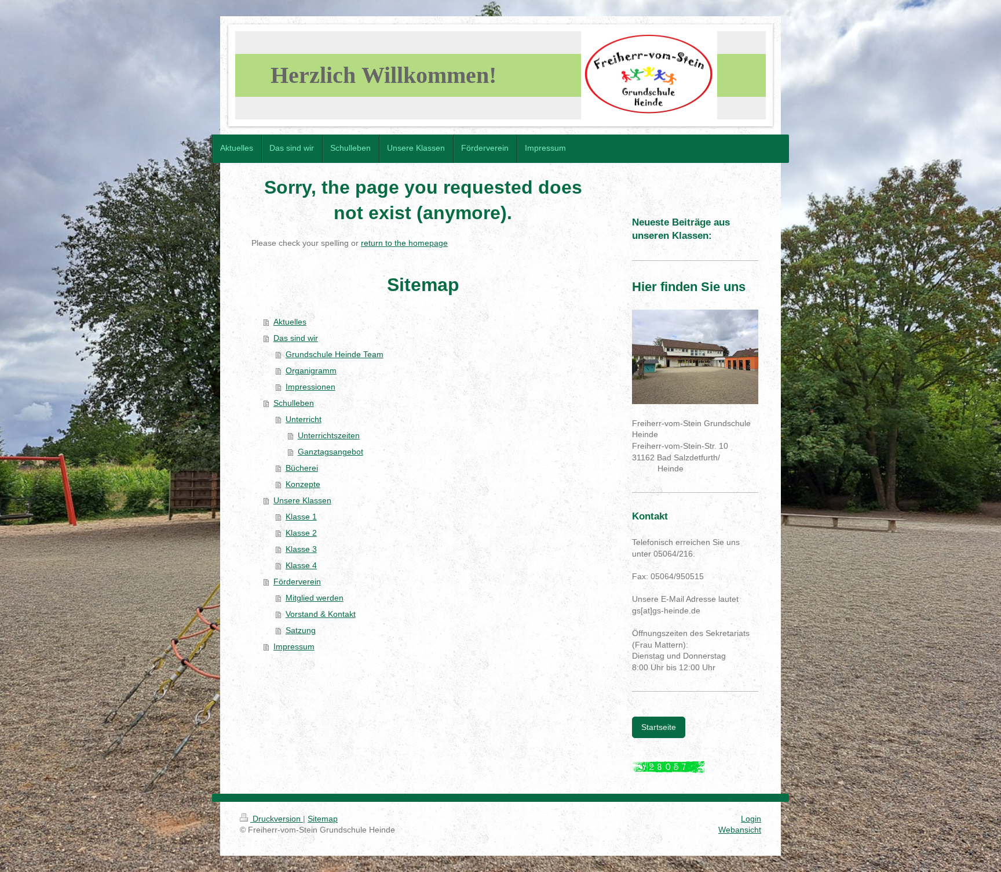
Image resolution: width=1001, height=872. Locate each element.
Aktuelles (289, 321)
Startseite (658, 727)
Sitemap (323, 818)
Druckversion (276, 818)
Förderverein (297, 581)
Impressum (294, 646)
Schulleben (293, 403)
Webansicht (739, 829)
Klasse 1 (301, 516)
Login (751, 818)
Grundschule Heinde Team (334, 354)
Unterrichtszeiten (329, 435)
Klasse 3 (301, 549)
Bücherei (302, 468)
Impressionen (310, 386)
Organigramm (311, 370)
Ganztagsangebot (330, 451)
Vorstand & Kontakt (321, 614)
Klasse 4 (301, 565)
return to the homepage (404, 243)
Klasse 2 (301, 532)
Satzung (301, 630)
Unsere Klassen (302, 500)
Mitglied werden (315, 597)
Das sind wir (295, 338)
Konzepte (303, 484)
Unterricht (304, 419)
